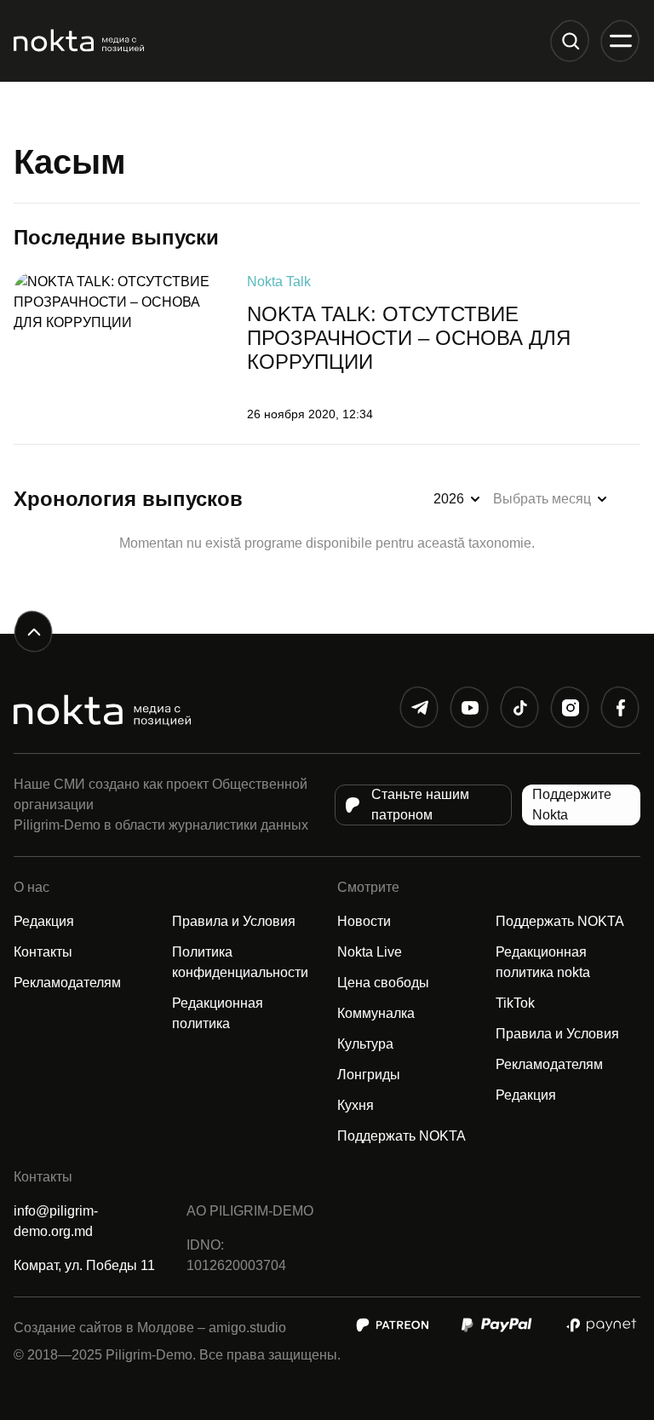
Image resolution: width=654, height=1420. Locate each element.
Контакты (43, 952)
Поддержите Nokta (571, 804)
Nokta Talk (279, 281)
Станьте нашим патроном (420, 804)
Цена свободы (383, 982)
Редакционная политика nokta (543, 962)
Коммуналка (376, 1013)
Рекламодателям (67, 982)
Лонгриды (368, 1074)
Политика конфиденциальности (240, 962)
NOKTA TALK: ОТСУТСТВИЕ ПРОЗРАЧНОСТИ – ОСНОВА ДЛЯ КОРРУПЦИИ (409, 337)
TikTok (515, 1003)
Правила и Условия (233, 921)
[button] (570, 41)
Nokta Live (369, 952)
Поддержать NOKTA (401, 1136)
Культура (365, 1044)
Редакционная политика (217, 1013)
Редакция (44, 921)
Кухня (355, 1105)
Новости (364, 921)
